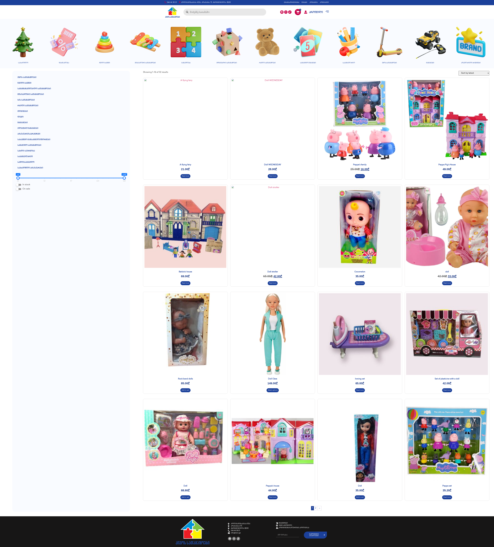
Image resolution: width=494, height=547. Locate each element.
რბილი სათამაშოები (27, 106)
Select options (272, 390)
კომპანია (314, 2)
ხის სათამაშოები (26, 100)
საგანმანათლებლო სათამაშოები (34, 89)
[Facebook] (282, 12)
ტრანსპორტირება (291, 2)
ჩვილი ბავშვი (24, 83)
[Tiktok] (290, 12)
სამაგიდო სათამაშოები (29, 145)
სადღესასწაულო (25, 162)
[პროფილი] (305, 12)
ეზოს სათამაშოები (26, 77)
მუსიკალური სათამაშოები (30, 94)
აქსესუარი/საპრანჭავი (28, 134)
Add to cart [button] (185, 390)
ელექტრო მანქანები (27, 128)
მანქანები (22, 123)
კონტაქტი (324, 2)
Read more (185, 176)
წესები (304, 2)
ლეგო (20, 117)
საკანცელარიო (25, 157)
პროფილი (316, 12)
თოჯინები (22, 111)
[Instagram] (286, 12)
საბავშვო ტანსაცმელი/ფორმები (33, 140)
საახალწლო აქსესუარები (30, 168)
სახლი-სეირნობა (26, 151)
